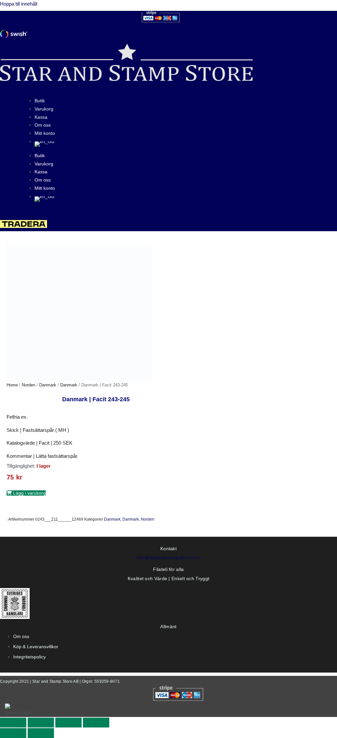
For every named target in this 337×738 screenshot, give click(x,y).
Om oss (43, 125)
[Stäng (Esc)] (96, 722)
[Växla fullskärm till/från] (41, 722)
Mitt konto (45, 133)
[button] (26, 493)
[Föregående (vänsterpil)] (13, 733)
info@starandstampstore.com (169, 557)
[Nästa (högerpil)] (41, 733)
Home (12, 384)
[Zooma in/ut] (13, 722)
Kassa (41, 117)
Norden (28, 384)
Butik (40, 100)
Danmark (47, 384)
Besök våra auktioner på (51, 213)
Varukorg (44, 108)
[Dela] (68, 722)
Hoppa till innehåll (18, 4)
